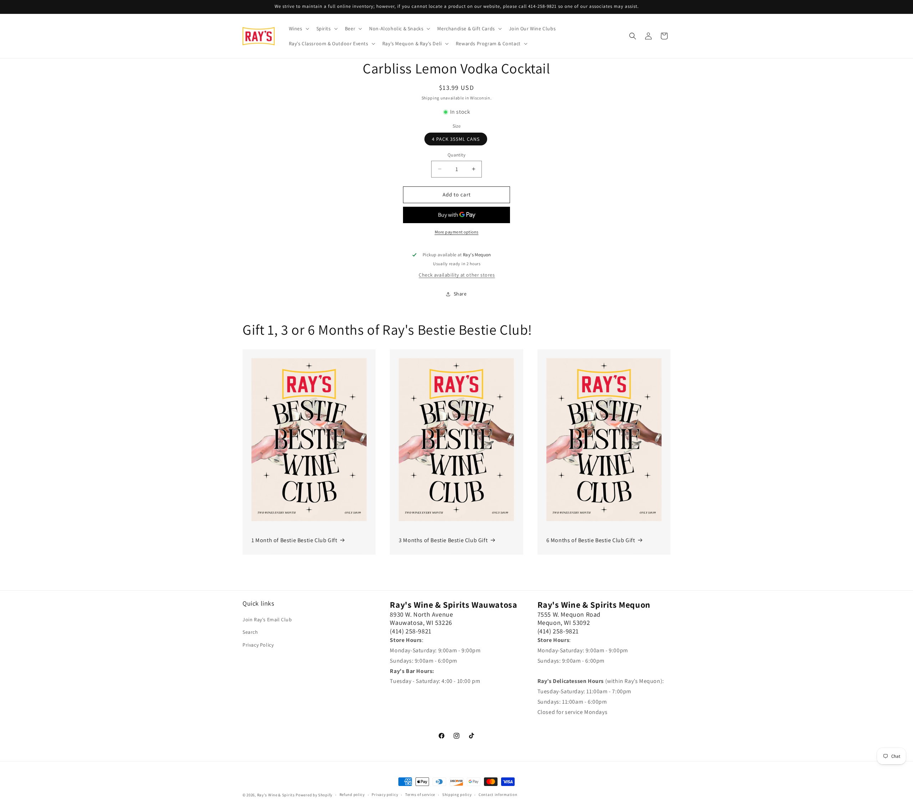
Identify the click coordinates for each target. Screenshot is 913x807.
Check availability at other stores (457, 275)
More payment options (457, 232)
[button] (298, 28)
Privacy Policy (258, 645)
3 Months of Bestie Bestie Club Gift (443, 540)
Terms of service (420, 794)
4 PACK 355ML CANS (456, 139)
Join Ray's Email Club (267, 619)
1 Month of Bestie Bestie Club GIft (294, 540)
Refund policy (352, 794)
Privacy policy (385, 794)
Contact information (498, 794)
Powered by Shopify (314, 794)
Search (250, 632)
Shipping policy (457, 794)
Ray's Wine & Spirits (276, 794)
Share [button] (460, 294)
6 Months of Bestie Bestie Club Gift (590, 540)
